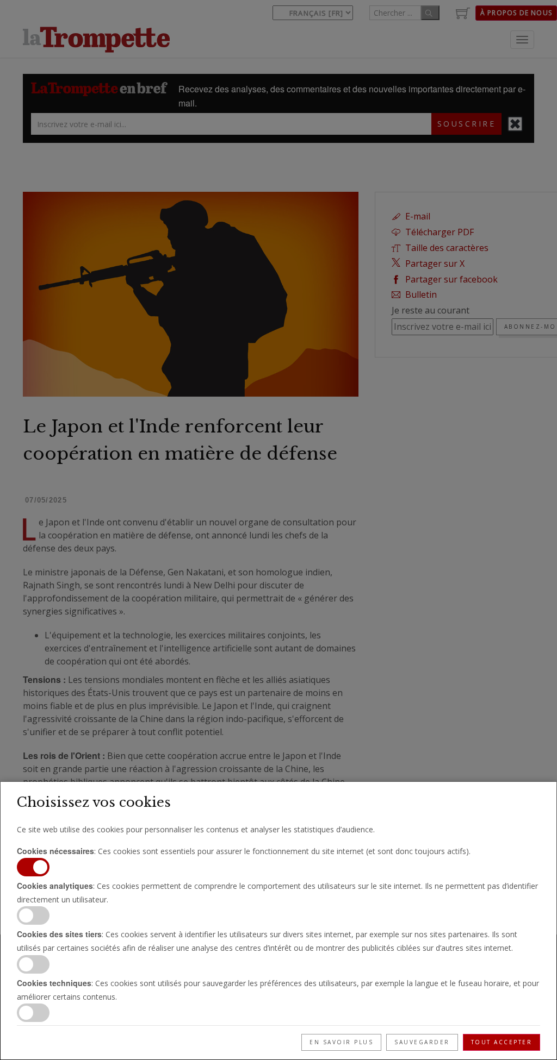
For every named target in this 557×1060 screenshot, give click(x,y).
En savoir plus (341, 1042)
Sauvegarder (422, 1042)
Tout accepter (502, 1042)
